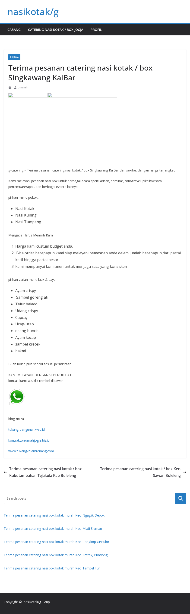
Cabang (14, 29)
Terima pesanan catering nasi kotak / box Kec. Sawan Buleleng (140, 472)
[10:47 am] (10, 87)
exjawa (14, 57)
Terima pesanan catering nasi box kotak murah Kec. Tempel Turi (52, 568)
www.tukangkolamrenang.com (31, 451)
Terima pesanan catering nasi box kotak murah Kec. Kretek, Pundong (56, 555)
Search (180, 498)
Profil (96, 29)
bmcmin (23, 87)
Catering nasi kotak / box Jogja (55, 29)
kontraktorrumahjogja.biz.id (29, 440)
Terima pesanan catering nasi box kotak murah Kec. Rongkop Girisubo (56, 542)
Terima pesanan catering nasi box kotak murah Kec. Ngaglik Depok (54, 515)
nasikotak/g (33, 11)
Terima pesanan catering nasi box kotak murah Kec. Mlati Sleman (53, 528)
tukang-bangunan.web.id (26, 429)
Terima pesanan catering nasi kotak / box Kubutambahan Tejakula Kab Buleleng (45, 472)
